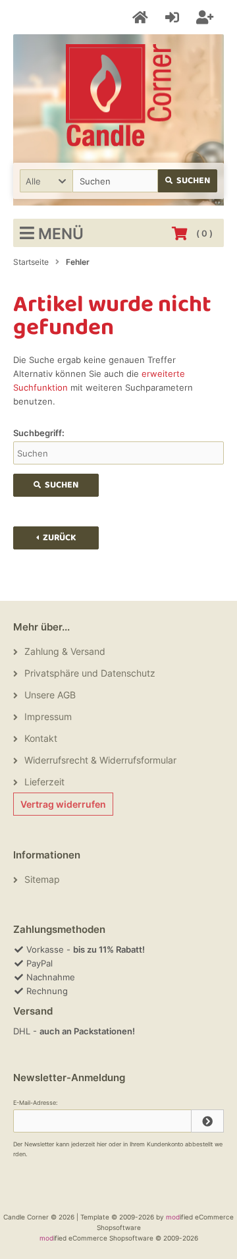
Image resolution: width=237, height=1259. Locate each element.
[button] (46, 180)
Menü (61, 234)
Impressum (48, 716)
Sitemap (42, 879)
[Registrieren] (206, 17)
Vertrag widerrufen (63, 804)
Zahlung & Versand (64, 651)
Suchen (187, 180)
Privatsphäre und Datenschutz (89, 673)
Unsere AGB (50, 694)
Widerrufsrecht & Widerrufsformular (100, 760)
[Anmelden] (174, 17)
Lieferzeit (44, 781)
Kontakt (40, 738)
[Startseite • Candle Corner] (118, 95)
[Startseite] (142, 17)
